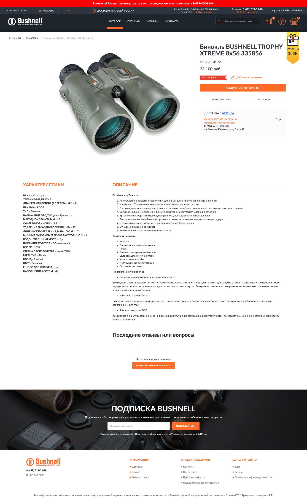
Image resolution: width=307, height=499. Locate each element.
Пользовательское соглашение (201, 483)
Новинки (152, 21)
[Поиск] (219, 21)
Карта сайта (190, 472)
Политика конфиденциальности (253, 477)
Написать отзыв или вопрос (153, 365)
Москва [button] (228, 113)
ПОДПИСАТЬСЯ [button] (185, 426)
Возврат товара (140, 477)
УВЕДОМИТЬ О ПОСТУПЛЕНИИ (242, 88)
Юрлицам (133, 21)
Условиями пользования (183, 434)
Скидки (239, 472)
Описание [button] (264, 99)
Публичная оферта (194, 477)
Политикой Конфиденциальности (152, 434)
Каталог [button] (115, 21)
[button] (247, 12)
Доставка (137, 467)
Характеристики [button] (221, 99)
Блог (237, 467)
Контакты (172, 21)
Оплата (136, 472)
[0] (294, 21)
